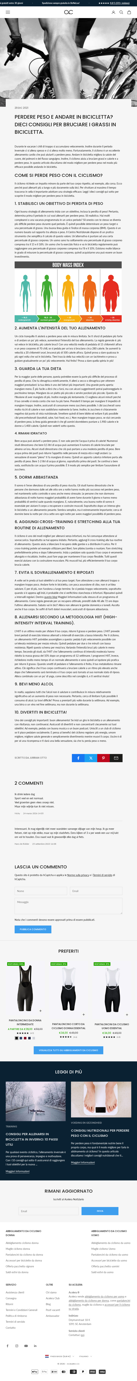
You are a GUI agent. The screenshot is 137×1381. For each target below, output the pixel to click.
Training (11, 1126)
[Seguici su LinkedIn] (35, 1346)
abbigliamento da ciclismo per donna (89, 1300)
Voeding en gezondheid (86, 1123)
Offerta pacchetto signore (20, 1266)
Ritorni (9, 1304)
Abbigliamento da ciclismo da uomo (110, 1242)
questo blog (50, 596)
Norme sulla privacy (78, 875)
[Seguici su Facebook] (7, 1346)
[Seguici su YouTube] (26, 1346)
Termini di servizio (102, 875)
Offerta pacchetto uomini (105, 1266)
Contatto (11, 1327)
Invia (100, 1211)
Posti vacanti (53, 1309)
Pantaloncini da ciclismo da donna (24, 1254)
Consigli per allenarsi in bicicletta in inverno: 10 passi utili (32, 1139)
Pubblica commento (33, 929)
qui (82, 1334)
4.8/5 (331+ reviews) (111, 3)
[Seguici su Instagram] (17, 1346)
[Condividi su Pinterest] (103, 758)
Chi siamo (51, 1292)
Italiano (83, 1356)
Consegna (11, 1298)
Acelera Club (53, 1298)
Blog (48, 1304)
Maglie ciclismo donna (18, 1248)
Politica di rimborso (16, 1315)
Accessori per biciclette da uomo (109, 1260)
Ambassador (52, 1315)
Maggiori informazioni (17, 1171)
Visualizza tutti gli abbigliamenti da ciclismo (68, 1050)
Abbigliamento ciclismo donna (22, 1242)
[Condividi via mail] (116, 758)
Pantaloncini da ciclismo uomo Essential (112, 1026)
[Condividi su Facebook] (78, 758)
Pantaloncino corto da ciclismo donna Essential (68, 1026)
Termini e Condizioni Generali (21, 1309)
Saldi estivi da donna (17, 1272)
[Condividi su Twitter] (91, 758)
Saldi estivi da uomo (102, 1272)
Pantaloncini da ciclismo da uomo (109, 1254)
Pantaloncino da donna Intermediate (25, 1022)
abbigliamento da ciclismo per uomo (104, 1296)
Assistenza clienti (15, 1292)
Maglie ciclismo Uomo (103, 1248)
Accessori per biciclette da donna (24, 1260)
